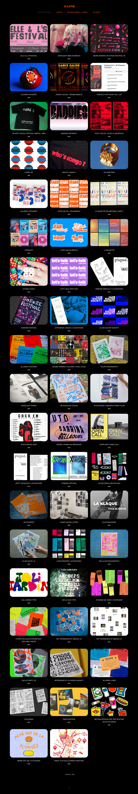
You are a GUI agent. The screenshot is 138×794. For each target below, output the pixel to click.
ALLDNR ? (97, 12)
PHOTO (59, 12)
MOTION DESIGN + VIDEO (77, 12)
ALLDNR (69, 6)
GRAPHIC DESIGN (44, 12)
